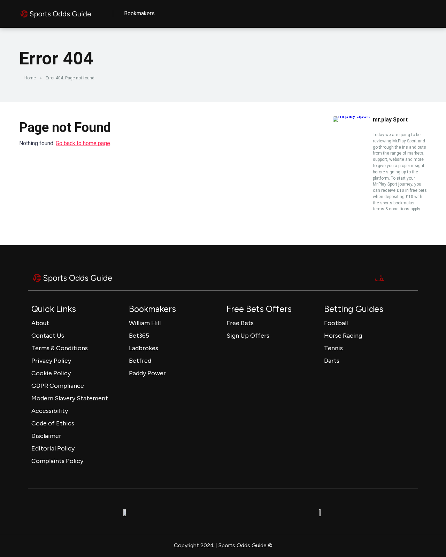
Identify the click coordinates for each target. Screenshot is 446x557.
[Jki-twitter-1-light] (379, 278)
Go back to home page (83, 143)
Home (30, 78)
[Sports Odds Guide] (55, 11)
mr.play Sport (390, 119)
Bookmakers (139, 13)
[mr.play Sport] (351, 116)
